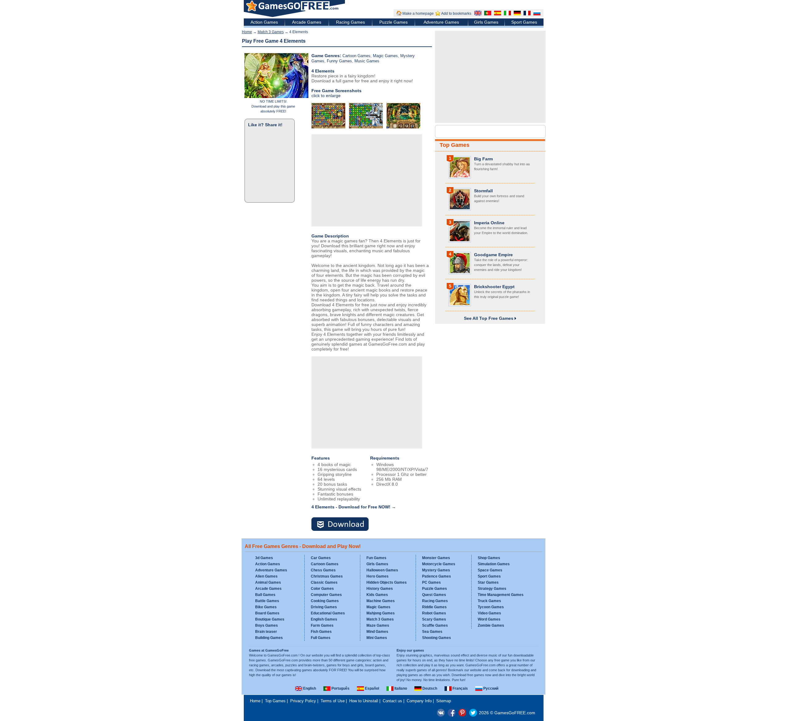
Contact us (392, 701)
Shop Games (489, 558)
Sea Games (432, 631)
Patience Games (436, 576)
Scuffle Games (435, 625)
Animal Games (268, 582)
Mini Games (376, 638)
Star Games (488, 582)
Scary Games (434, 619)
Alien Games (266, 576)
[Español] (496, 13)
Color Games (322, 588)
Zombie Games (491, 625)
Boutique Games (269, 619)
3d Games (264, 558)
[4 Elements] (343, 524)
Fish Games (321, 631)
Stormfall (483, 190)
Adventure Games (441, 22)
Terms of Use (333, 701)
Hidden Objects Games (386, 582)
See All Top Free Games (489, 318)
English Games (324, 619)
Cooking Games (325, 601)
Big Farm (483, 158)
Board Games (267, 613)
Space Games (490, 570)
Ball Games (265, 595)
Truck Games (489, 601)
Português (340, 688)
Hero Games (377, 576)
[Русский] (536, 13)
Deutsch (429, 688)
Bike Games (266, 607)
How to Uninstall (363, 701)
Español (371, 688)
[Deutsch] (516, 13)
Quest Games (434, 595)
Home (247, 32)
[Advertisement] (366, 180)
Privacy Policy (303, 701)
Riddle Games (434, 607)
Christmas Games (327, 576)
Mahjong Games (380, 613)
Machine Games (380, 601)
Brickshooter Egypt (494, 286)
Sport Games (524, 22)
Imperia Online (489, 222)
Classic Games (324, 582)
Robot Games (434, 613)
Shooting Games (436, 638)
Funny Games (339, 61)
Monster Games (436, 558)
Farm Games (322, 625)
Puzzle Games (393, 22)
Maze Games (377, 625)
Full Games (320, 638)
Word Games (489, 619)
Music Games (366, 61)
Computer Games (326, 595)
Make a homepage (418, 13)
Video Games (489, 613)
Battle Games (267, 601)
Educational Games (328, 613)
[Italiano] (506, 13)
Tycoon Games (491, 607)
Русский (490, 688)
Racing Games (350, 22)
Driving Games (324, 607)
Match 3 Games (271, 32)
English (309, 688)
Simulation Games (494, 564)
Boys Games (266, 625)
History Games (379, 588)
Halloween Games (382, 570)
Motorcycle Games (438, 564)
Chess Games (323, 570)
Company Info (419, 701)
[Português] (487, 13)
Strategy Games (492, 588)
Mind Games (377, 631)
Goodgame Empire (493, 254)
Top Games (454, 145)
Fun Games (376, 558)
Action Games (264, 22)
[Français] (526, 13)
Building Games (269, 638)
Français (460, 688)
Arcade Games (306, 22)
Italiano (400, 688)
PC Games (431, 582)
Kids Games (377, 595)
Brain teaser (266, 631)
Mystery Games (436, 570)
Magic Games (385, 55)
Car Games (321, 558)
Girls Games (486, 22)
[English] (477, 13)
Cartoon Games (356, 55)
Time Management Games (501, 595)
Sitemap (443, 701)
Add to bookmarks (456, 13)
